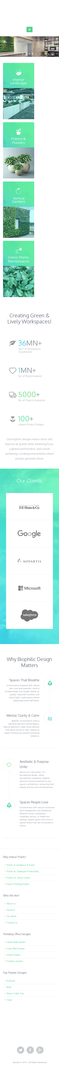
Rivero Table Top (15, 993)
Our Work (11, 916)
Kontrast (11, 980)
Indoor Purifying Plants (18, 884)
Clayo (9, 999)
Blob (9, 987)
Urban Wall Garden (16, 942)
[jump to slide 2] (29, 53)
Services (11, 910)
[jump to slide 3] (32, 53)
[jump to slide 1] (26, 53)
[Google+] (40, 1050)
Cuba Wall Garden (16, 948)
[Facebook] (30, 1050)
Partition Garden (15, 961)
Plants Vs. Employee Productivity (23, 871)
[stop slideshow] (36, 53)
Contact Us (12, 922)
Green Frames (13, 955)
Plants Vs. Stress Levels (18, 877)
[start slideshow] (23, 53)
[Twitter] (20, 1050)
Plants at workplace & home (21, 865)
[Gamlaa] (29, 15)
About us (11, 903)
